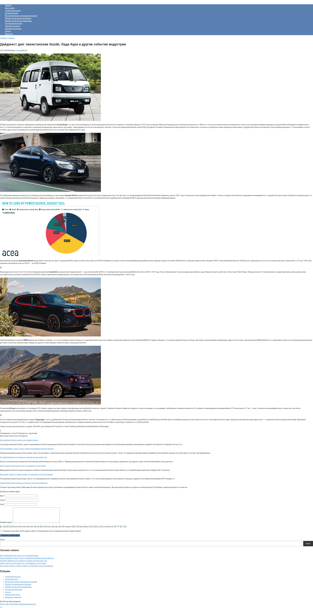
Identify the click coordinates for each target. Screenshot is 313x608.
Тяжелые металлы (12, 26)
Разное (8, 31)
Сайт (2, 504)
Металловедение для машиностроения (21, 16)
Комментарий (6, 522)
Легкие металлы (11, 13)
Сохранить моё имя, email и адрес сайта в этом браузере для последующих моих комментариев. (42, 531)
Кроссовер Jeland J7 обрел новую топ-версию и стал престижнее (26, 566)
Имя (2, 496)
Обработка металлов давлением (18, 21)
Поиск (2, 540)
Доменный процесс (13, 11)
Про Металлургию (7, 1)
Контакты (9, 34)
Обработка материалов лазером (18, 18)
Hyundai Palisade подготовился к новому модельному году (23, 561)
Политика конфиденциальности (23, 604)
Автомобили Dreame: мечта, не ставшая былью (19, 556)
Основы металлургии (13, 23)
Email (3, 500)
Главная (8, 5)
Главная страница (7, 38)
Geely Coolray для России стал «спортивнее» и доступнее (23, 563)
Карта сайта (10, 8)
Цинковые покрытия (13, 29)
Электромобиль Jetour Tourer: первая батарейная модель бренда (27, 558)
